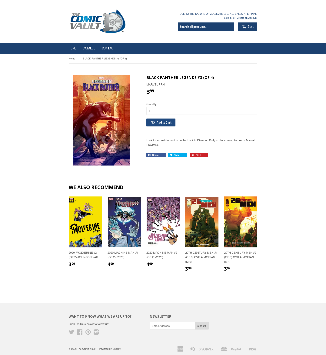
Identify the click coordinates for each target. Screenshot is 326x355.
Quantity (151, 104)
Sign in (227, 17)
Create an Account (247, 17)
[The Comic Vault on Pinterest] (88, 333)
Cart (250, 26)
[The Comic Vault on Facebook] (80, 333)
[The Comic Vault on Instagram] (96, 333)
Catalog (89, 48)
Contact (108, 48)
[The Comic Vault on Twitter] (71, 333)
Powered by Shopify (110, 348)
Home (72, 48)
